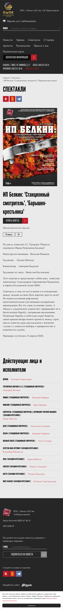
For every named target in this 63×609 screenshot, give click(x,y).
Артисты (8, 45)
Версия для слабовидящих (21, 21)
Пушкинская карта (13, 51)
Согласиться (31, 605)
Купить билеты (12, 220)
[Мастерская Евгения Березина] (27, 586)
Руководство (23, 45)
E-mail (5, 546)
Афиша (20, 39)
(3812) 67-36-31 (43, 65)
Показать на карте (32, 68)
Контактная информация (17, 57)
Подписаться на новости (22, 554)
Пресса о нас (41, 45)
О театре (49, 39)
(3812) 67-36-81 (16, 68)
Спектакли (34, 39)
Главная (6, 78)
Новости (8, 39)
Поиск (5, 28)
